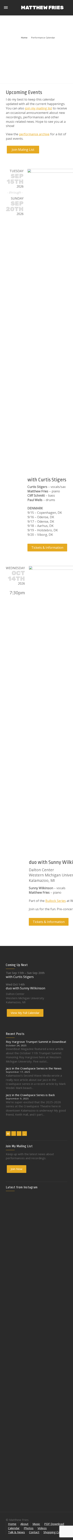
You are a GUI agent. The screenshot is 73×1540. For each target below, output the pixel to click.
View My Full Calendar (25, 1013)
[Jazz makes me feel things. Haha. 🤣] (36, 1357)
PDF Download (54, 1524)
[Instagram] (19, 1133)
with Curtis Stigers (46, 480)
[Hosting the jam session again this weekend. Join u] (36, 1228)
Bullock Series (55, 901)
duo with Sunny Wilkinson (25, 988)
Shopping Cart (52, 1532)
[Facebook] (13, 1133)
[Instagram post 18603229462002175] (36, 1298)
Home (12, 1524)
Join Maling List (23, 149)
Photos (28, 1528)
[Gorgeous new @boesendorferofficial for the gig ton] (57, 1312)
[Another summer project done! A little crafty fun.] (16, 1321)
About (24, 1524)
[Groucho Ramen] (16, 1355)
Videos (42, 1528)
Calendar (14, 1528)
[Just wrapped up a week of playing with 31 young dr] (57, 1222)
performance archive (34, 134)
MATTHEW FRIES (42, 7)
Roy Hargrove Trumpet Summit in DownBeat (36, 1042)
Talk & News (16, 1532)
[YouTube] (24, 1133)
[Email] (8, 1133)
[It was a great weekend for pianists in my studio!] (57, 1419)
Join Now (16, 1169)
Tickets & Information (47, 547)
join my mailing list (38, 108)
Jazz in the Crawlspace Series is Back (30, 1095)
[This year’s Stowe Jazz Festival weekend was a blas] (16, 1242)
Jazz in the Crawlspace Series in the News (34, 1068)
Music (36, 1524)
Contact (34, 1532)
